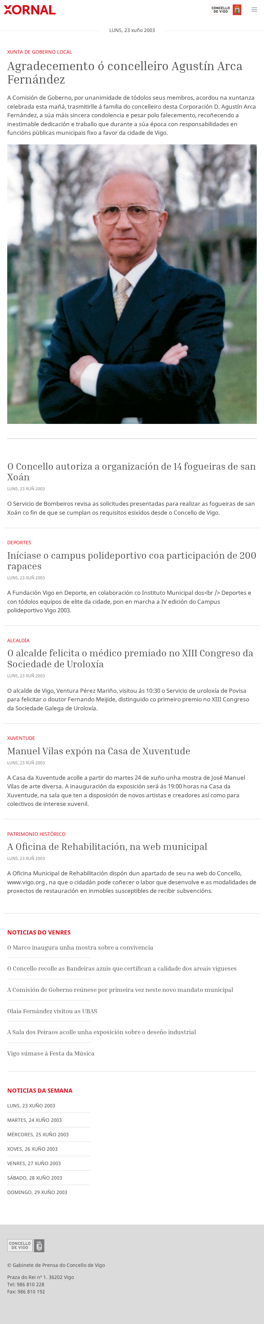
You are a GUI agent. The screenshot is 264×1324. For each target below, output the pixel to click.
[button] (254, 9)
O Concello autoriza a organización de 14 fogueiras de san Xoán (131, 471)
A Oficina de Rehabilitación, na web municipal (107, 846)
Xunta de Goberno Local (39, 51)
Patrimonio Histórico (36, 834)
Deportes (19, 542)
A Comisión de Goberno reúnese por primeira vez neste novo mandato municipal (120, 989)
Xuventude (21, 738)
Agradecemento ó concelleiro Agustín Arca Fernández (125, 72)
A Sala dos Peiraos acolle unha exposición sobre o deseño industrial (101, 1032)
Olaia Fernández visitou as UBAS (52, 1011)
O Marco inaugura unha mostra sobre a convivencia (80, 947)
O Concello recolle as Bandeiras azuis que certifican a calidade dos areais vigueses (122, 968)
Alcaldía (18, 640)
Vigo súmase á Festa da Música (51, 1053)
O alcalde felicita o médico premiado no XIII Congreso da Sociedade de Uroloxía (130, 658)
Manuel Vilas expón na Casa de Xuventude (98, 750)
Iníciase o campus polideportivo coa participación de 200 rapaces (131, 560)
